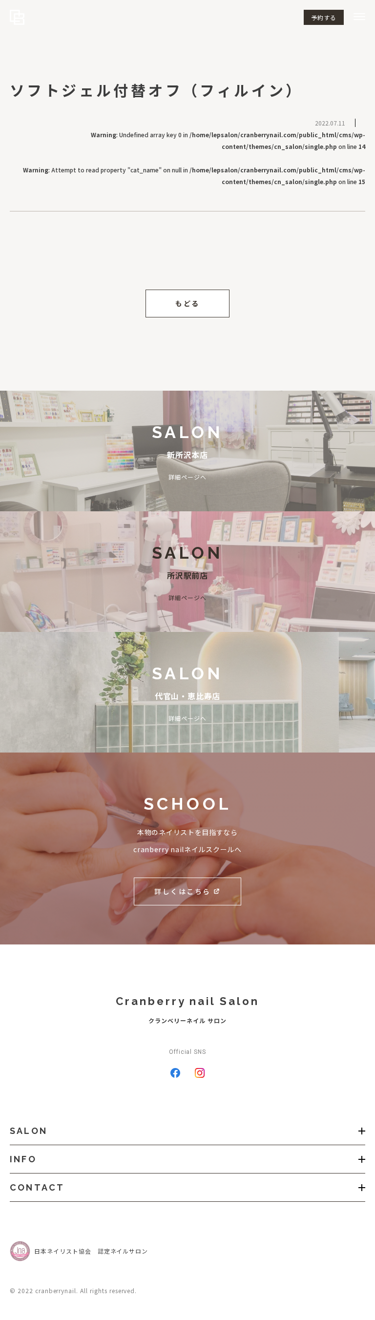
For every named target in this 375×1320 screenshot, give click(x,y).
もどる (187, 303)
